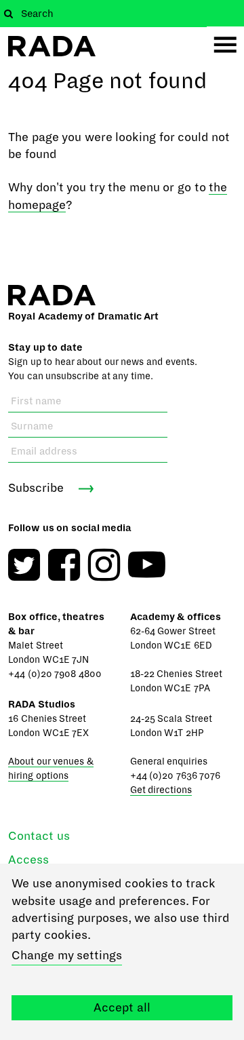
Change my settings (67, 955)
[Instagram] (104, 565)
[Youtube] (146, 565)
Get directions (161, 790)
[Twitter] (24, 565)
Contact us (39, 836)
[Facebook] (64, 565)
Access (28, 859)
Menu (225, 45)
